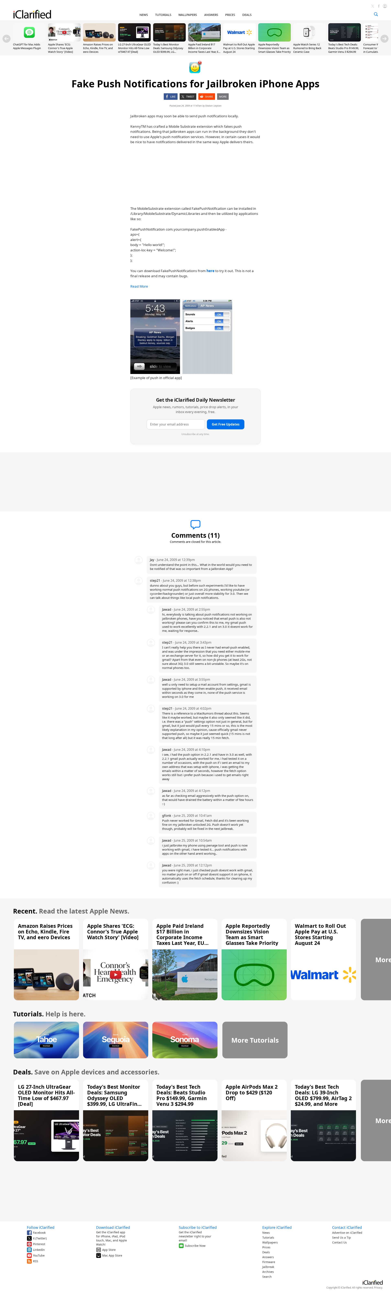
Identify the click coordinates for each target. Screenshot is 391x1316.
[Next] (384, 39)
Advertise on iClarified (347, 1233)
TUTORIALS (163, 15)
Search (267, 1277)
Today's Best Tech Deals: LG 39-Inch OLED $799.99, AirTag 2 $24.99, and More (323, 1095)
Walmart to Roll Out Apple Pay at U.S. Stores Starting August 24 (239, 48)
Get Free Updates (225, 424)
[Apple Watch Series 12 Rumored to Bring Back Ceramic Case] (309, 40)
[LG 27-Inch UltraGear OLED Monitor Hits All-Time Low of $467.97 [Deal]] (134, 40)
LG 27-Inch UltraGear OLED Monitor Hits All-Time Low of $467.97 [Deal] (134, 48)
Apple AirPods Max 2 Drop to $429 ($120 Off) (252, 1092)
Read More (139, 286)
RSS (35, 1261)
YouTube (39, 1255)
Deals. (23, 1072)
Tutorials (268, 1237)
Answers (268, 1257)
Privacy (378, 1287)
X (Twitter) (40, 1238)
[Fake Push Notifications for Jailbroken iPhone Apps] (181, 336)
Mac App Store (112, 1255)
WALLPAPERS (187, 15)
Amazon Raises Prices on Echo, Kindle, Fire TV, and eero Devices (98, 48)
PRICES (230, 15)
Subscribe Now (195, 1246)
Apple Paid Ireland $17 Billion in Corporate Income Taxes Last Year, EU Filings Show (204, 50)
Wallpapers (270, 1242)
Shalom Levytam (213, 105)
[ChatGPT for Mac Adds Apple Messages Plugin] (29, 40)
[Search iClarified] (376, 14)
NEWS (143, 15)
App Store (109, 1250)
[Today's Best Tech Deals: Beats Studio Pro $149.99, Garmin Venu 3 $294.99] (344, 40)
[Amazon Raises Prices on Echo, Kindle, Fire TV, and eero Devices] (99, 40)
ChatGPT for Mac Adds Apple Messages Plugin (27, 46)
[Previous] (6, 39)
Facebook (39, 1233)
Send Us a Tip (341, 1237)
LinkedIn (39, 1250)
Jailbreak (268, 1267)
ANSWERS (211, 15)
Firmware (268, 1262)
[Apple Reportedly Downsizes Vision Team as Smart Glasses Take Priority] (274, 40)
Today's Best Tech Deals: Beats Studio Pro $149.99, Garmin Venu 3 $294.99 (343, 48)
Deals (266, 1252)
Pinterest (39, 1244)
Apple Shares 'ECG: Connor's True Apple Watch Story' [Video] (60, 48)
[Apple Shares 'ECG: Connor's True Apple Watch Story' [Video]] (64, 40)
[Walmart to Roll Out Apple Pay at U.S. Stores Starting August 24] (239, 40)
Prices (266, 1247)
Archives (268, 1272)
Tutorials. (28, 1013)
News (266, 1233)
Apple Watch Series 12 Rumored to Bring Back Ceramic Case (307, 48)
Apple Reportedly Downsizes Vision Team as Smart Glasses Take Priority (274, 48)
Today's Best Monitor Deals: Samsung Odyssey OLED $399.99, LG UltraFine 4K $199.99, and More (168, 52)
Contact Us (339, 1242)
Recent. (25, 911)
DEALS (247, 15)
